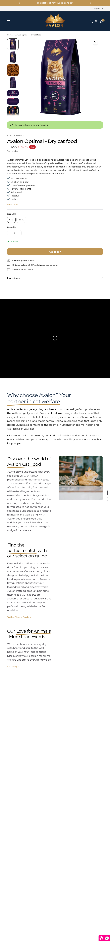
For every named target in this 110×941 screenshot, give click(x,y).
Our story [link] (12, 666)
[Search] (91, 21)
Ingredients (13, 278)
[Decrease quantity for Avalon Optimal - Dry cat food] (9, 233)
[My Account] (96, 21)
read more (12, 204)
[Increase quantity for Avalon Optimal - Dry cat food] (19, 233)
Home (10, 35)
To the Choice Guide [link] (18, 617)
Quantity (11, 227)
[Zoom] (95, 42)
